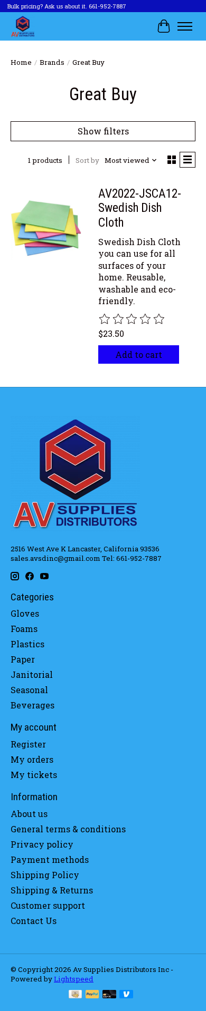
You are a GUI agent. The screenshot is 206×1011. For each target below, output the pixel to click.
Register (28, 744)
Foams (24, 628)
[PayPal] (92, 995)
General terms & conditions (68, 828)
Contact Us (34, 920)
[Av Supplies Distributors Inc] (23, 26)
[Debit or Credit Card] (109, 995)
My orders (32, 759)
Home (21, 62)
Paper (23, 659)
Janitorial (32, 674)
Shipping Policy (45, 874)
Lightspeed (73, 979)
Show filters (103, 131)
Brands (52, 62)
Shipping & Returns (52, 890)
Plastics (27, 643)
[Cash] (75, 995)
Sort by (87, 160)
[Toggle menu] (184, 26)
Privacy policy (42, 844)
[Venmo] (126, 995)
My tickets (34, 774)
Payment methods (50, 859)
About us (29, 813)
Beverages (32, 705)
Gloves (25, 613)
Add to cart (138, 354)
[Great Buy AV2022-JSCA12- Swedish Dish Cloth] (46, 227)
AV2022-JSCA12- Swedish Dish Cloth (139, 208)
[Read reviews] (132, 319)
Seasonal (29, 689)
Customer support (48, 905)
